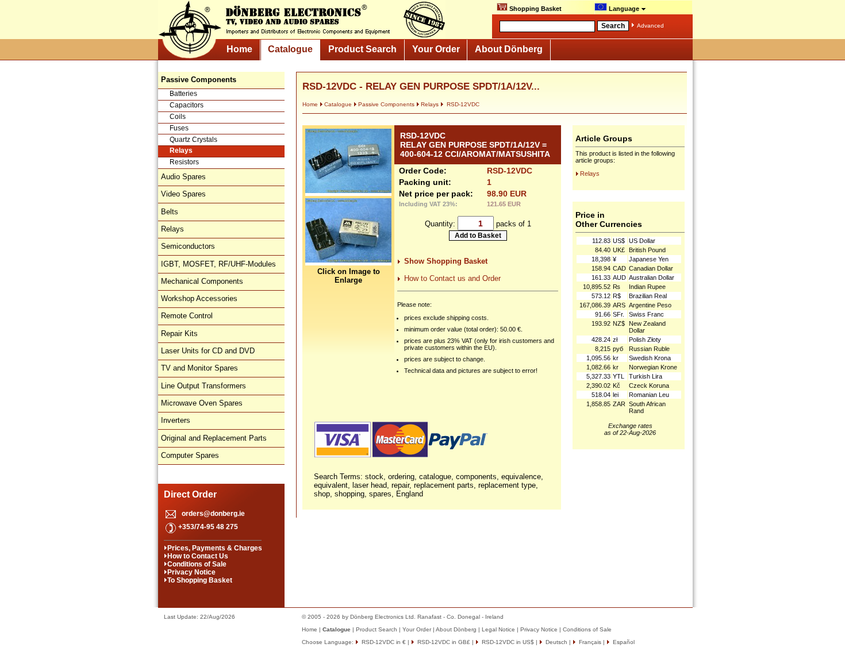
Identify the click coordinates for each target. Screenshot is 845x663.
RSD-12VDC (462, 104)
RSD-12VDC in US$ (507, 642)
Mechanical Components (202, 281)
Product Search (362, 49)
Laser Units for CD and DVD (208, 350)
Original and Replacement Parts (214, 438)
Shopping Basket (535, 8)
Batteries (183, 94)
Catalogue (290, 49)
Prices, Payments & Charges (214, 548)
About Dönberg (509, 49)
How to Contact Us (197, 556)
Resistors (184, 162)
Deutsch (555, 642)
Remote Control (187, 315)
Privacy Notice (191, 572)
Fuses (179, 128)
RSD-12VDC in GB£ (443, 642)
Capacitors (186, 105)
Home (239, 49)
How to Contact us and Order (452, 278)
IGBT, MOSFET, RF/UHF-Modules (218, 264)
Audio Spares (183, 176)
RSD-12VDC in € (383, 642)
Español (623, 642)
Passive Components (386, 104)
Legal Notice (498, 629)
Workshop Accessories (199, 298)
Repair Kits (179, 333)
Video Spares (183, 194)
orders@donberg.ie (213, 514)
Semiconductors (188, 246)
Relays (181, 151)
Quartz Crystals (193, 140)
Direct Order (190, 494)
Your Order (436, 49)
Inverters (175, 420)
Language (624, 8)
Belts (169, 211)
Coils (178, 117)
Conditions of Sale (196, 564)
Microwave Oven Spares (202, 403)
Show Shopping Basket (445, 261)
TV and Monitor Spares (199, 368)
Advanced (650, 25)
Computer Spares (190, 455)
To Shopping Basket (199, 580)
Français (589, 642)
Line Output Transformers (203, 385)
